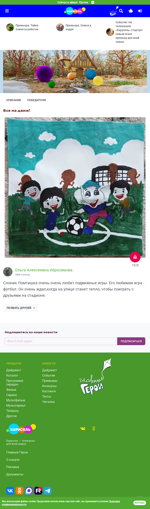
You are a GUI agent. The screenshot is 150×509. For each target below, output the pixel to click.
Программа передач (14, 382)
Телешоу (12, 411)
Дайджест (13, 370)
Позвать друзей (19, 307)
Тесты (46, 396)
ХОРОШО (140, 503)
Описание (13, 100)
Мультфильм (15, 400)
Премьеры (49, 381)
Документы (14, 474)
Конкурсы (49, 386)
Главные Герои (17, 452)
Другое (11, 416)
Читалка (48, 402)
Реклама (12, 467)
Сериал (11, 395)
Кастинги (49, 391)
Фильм (11, 390)
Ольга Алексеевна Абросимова (43, 270)
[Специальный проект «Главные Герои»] (103, 10)
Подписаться (131, 341)
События (48, 375)
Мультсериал (15, 405)
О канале (13, 460)
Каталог (12, 375)
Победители (36, 100)
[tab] (83, 428)
